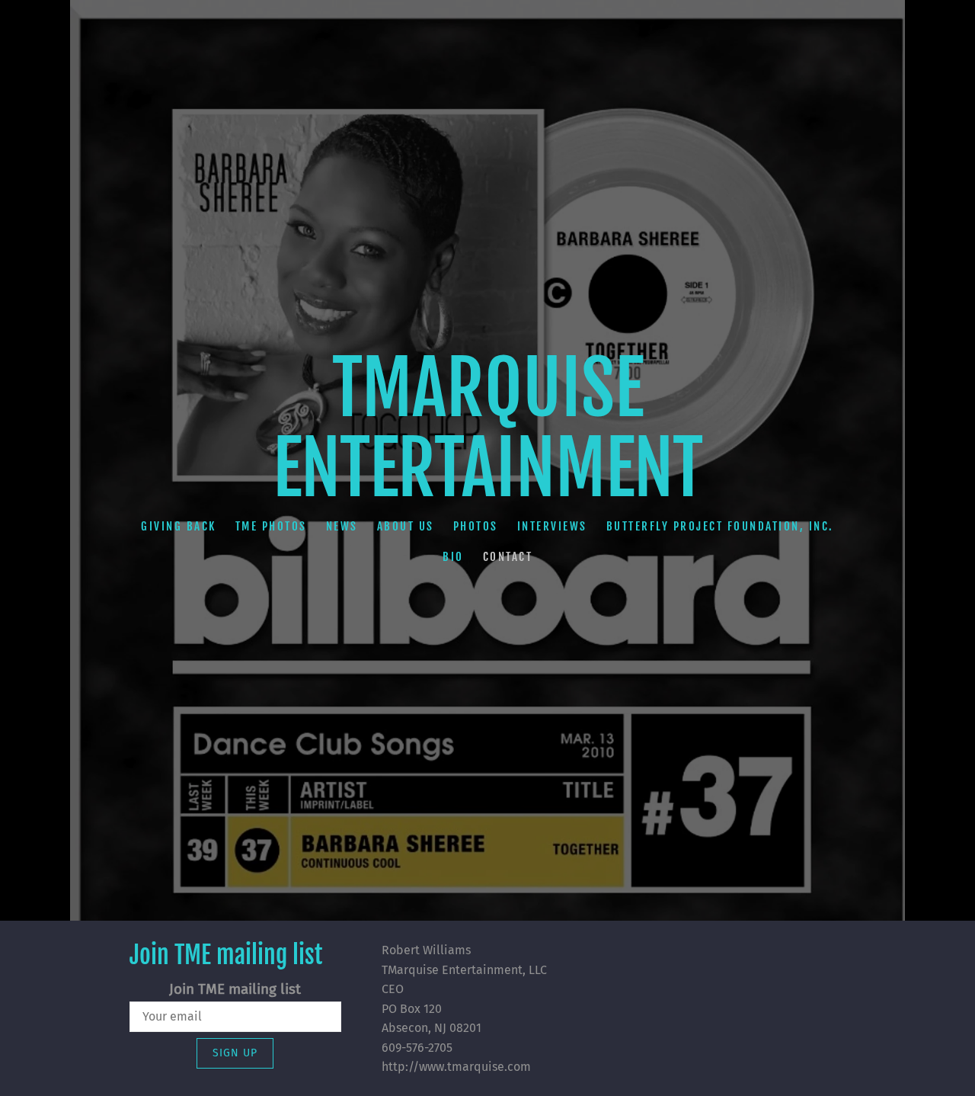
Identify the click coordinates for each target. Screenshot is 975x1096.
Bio (453, 557)
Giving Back (178, 526)
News (342, 526)
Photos (475, 526)
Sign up (235, 1052)
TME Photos (271, 526)
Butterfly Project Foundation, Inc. (720, 526)
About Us (405, 526)
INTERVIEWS (552, 526)
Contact (508, 557)
